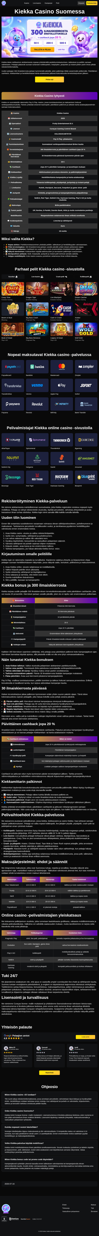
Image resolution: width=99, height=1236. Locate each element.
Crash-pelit (60, 276)
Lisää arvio (85, 1037)
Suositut (11, 276)
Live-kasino (36, 276)
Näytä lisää (50, 1072)
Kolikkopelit (84, 276)
